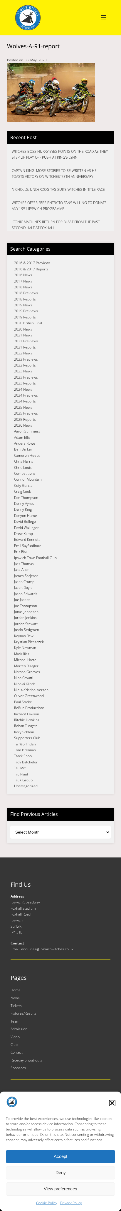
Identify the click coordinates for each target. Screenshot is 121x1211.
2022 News (23, 353)
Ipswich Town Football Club (35, 557)
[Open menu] (103, 17)
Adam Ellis (22, 437)
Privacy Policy (71, 1202)
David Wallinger (26, 527)
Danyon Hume (25, 515)
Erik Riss (21, 551)
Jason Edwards (25, 593)
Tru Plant (21, 774)
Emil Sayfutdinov (27, 545)
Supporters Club (27, 737)
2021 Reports (25, 347)
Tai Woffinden (25, 744)
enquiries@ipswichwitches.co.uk (47, 949)
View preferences (60, 1188)
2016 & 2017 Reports (31, 269)
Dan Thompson (26, 497)
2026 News (23, 425)
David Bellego (25, 521)
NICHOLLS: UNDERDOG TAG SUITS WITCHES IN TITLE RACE (58, 189)
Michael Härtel (25, 659)
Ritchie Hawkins (26, 719)
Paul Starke (23, 701)
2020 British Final (28, 323)
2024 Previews (26, 395)
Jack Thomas (24, 563)
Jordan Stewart (26, 623)
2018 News (23, 287)
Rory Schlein (24, 732)
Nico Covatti (23, 677)
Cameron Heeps (27, 455)
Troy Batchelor (26, 762)
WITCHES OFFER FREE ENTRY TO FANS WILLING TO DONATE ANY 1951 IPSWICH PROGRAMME (59, 205)
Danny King (23, 509)
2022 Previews (26, 359)
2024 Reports (25, 401)
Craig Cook (22, 491)
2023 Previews (26, 377)
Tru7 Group (23, 780)
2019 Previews (26, 310)
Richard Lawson (26, 714)
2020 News (23, 329)
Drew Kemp (23, 533)
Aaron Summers (27, 431)
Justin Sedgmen (26, 629)
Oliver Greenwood (29, 695)
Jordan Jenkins (25, 617)
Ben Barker (23, 449)
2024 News (23, 389)
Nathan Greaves (27, 671)
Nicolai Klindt (24, 683)
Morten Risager (26, 665)
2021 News (23, 335)
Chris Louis (23, 467)
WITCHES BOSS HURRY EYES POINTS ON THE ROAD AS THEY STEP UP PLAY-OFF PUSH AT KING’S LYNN (60, 154)
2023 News (23, 371)
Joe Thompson (25, 605)
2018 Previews (26, 292)
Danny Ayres (24, 503)
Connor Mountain (28, 479)
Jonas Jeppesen (26, 611)
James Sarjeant (26, 575)
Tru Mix (20, 767)
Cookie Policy (46, 1202)
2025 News (23, 407)
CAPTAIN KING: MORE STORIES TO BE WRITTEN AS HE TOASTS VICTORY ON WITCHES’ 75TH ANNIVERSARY (54, 173)
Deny (61, 1172)
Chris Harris (23, 461)
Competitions (25, 473)
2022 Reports (25, 365)
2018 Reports (25, 299)
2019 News (23, 305)
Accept (60, 1156)
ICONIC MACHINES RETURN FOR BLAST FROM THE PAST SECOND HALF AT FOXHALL (56, 224)
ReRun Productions (29, 707)
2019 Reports (25, 317)
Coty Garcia (23, 485)
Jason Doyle (23, 587)
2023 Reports (25, 383)
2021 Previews (26, 341)
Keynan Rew (23, 635)
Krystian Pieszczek (29, 641)
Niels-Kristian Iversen (31, 689)
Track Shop (23, 755)
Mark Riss (21, 653)
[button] (112, 1103)
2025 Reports (25, 419)
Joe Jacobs (22, 599)
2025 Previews (26, 413)
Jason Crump (24, 581)
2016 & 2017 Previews (32, 262)
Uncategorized (26, 785)
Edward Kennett (27, 539)
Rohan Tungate (26, 725)
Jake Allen (21, 569)
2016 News (23, 274)
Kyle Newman (25, 647)
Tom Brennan (25, 749)
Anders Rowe (24, 443)
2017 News (23, 281)
